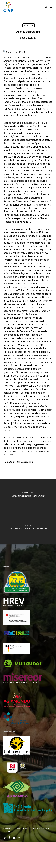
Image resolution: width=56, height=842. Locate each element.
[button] (51, 7)
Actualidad (28, 25)
